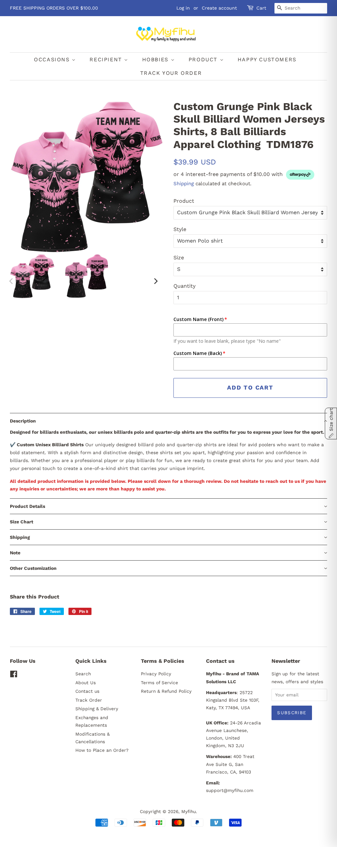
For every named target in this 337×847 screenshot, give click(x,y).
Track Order (88, 700)
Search (83, 673)
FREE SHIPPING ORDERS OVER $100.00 (54, 8)
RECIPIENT (107, 59)
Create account (219, 8)
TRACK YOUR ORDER (171, 73)
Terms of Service (159, 682)
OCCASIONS (53, 59)
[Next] (155, 281)
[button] (168, 420)
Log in (183, 8)
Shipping (183, 184)
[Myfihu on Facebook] (13, 675)
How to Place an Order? (101, 750)
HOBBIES (156, 59)
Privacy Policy (156, 673)
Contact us (87, 691)
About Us (85, 682)
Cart (261, 8)
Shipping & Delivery (96, 708)
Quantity (184, 286)
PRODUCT (204, 59)
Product (183, 201)
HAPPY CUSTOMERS (267, 59)
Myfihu (188, 811)
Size (178, 257)
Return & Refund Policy (166, 691)
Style (179, 229)
